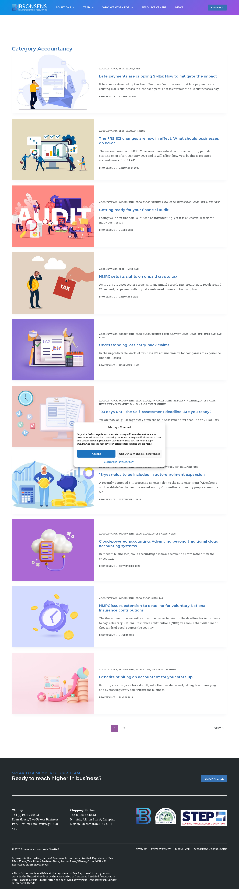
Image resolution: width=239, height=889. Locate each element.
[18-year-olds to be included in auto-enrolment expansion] (53, 483)
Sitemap (141, 849)
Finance (139, 130)
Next (217, 728)
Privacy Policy (126, 462)
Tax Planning (157, 404)
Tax (136, 269)
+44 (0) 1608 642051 (83, 815)
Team (86, 7)
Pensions (192, 466)
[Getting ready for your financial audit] (53, 216)
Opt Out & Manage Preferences (139, 453)
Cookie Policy (110, 462)
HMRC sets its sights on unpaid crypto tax (138, 276)
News (179, 7)
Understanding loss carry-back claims (134, 345)
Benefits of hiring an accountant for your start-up (145, 677)
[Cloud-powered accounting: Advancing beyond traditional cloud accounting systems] (53, 550)
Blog (121, 68)
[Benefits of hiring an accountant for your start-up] (53, 683)
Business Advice (161, 202)
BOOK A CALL (214, 778)
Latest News (180, 334)
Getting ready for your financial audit (134, 210)
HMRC (129, 269)
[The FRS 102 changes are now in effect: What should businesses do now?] (53, 149)
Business (157, 334)
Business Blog (182, 202)
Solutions (63, 7)
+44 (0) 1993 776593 (25, 815)
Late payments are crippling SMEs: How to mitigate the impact (158, 76)
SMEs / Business (210, 202)
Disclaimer (182, 849)
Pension (180, 466)
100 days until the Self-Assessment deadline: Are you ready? (155, 412)
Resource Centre (154, 7)
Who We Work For (115, 7)
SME (200, 334)
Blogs (129, 68)
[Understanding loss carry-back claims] (53, 349)
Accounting (126, 202)
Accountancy (108, 68)
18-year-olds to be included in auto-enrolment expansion (152, 474)
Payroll (168, 466)
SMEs (137, 68)
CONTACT (217, 7)
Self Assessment (117, 404)
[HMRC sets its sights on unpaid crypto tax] (53, 283)
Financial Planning (176, 400)
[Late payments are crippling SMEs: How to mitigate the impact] (53, 82)
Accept (96, 453)
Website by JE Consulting (210, 849)
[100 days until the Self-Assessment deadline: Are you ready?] (53, 416)
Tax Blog (141, 404)
